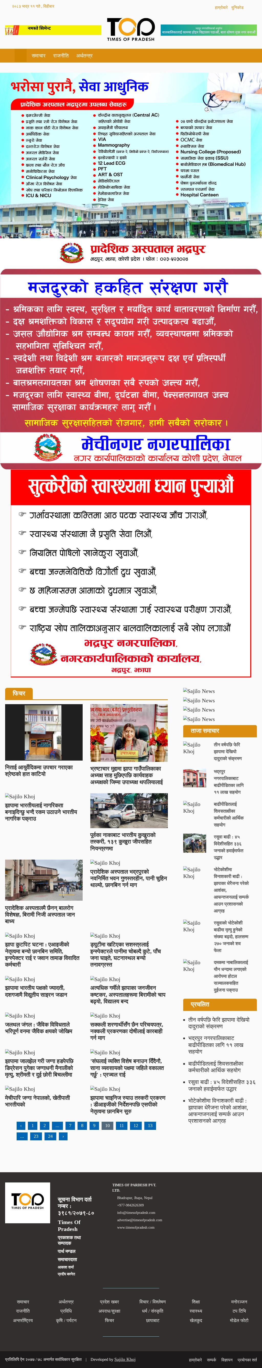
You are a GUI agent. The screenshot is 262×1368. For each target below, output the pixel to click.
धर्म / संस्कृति (152, 1311)
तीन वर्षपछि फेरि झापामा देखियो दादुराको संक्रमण (218, 1023)
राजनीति (61, 55)
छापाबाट (152, 1320)
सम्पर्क (211, 1360)
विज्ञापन (227, 1360)
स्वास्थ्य (196, 1311)
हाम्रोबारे (222, 7)
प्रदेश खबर (109, 1301)
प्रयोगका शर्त (247, 1360)
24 (50, 1136)
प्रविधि (66, 1311)
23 (36, 1136)
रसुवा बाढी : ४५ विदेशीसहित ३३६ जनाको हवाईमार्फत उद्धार (222, 1085)
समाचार (39, 55)
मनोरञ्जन (239, 1301)
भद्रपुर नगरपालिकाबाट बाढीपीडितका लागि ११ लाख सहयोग (215, 1045)
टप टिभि (239, 1311)
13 (150, 1125)
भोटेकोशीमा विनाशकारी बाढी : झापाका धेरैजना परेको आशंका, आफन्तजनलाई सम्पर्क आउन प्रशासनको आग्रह (218, 1110)
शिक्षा (196, 1301)
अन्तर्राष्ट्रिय (23, 1320)
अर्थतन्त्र (84, 55)
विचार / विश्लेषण (152, 1301)
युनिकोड (238, 7)
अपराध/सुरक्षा (109, 1311)
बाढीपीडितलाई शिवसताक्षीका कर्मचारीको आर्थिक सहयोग (215, 1066)
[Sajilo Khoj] (53, 33)
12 (136, 1125)
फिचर (109, 1320)
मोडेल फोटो (239, 1320)
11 (121, 1125)
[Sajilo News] (220, 691)
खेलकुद (196, 1320)
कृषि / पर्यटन (66, 1320)
